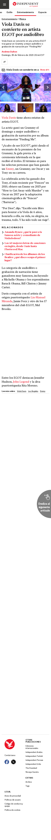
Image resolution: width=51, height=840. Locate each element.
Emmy (10, 169)
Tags (27, 786)
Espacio (42, 12)
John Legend (21, 382)
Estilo (9, 12)
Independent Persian (34, 760)
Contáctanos (10, 755)
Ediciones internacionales (32, 747)
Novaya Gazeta (32, 772)
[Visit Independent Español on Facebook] (7, 762)
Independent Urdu (33, 764)
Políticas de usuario (13, 800)
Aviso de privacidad (13, 796)
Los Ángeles (33, 391)
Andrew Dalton (9, 52)
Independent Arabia (34, 752)
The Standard (31, 768)
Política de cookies (12, 810)
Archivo (29, 782)
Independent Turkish (34, 756)
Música (22, 19)
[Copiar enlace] (4, 62)
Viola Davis (9, 118)
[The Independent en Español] (25, 4)
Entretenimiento (25, 12)
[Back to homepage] (15, 744)
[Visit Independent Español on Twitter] (13, 762)
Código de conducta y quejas (14, 805)
